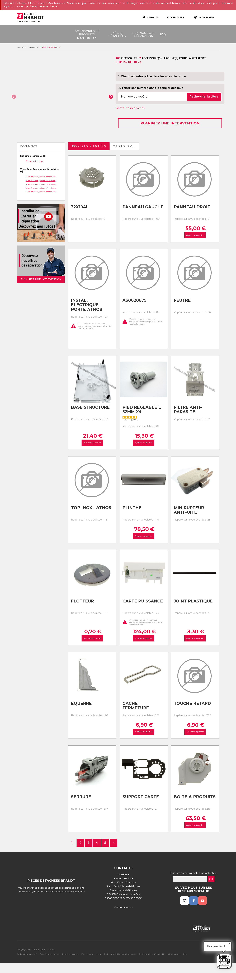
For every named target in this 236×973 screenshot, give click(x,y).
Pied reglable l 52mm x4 (141, 409)
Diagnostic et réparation (143, 34)
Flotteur (82, 601)
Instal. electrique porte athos (86, 305)
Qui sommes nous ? (27, 954)
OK (211, 879)
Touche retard (192, 703)
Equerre (81, 703)
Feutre (182, 300)
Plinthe (131, 507)
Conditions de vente (49, 954)
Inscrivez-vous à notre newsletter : (193, 873)
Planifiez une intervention (170, 123)
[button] (14, 97)
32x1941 (79, 207)
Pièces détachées (117, 34)
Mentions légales (70, 954)
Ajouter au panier (195, 235)
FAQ (163, 34)
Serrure (81, 797)
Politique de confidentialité (152, 954)
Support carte (140, 797)
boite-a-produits (195, 797)
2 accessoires (124, 146)
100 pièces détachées (89, 146)
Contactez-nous (123, 907)
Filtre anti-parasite (188, 409)
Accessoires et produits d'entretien (87, 34)
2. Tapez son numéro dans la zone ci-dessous (150, 88)
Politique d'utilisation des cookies (120, 954)
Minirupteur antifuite (189, 510)
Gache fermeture (135, 705)
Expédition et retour (91, 954)
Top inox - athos (91, 507)
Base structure (90, 407)
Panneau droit (192, 207)
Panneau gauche (142, 207)
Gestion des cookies (177, 954)
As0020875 (134, 300)
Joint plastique (193, 601)
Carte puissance (142, 601)
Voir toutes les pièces (130, 108)
